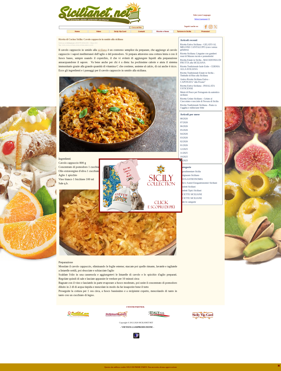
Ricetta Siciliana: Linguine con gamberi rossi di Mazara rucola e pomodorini (198, 54)
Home (77, 31)
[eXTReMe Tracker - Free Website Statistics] (136, 337)
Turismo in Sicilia (184, 31)
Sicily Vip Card (120, 31)
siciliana (72, 45)
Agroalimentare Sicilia (190, 171)
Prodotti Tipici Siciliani (190, 190)
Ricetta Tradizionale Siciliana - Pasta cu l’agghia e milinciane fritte (198, 106)
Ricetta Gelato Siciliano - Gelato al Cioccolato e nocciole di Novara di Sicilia (199, 100)
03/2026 (184, 137)
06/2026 (184, 126)
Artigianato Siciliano (189, 175)
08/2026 (184, 118)
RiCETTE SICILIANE (191, 198)
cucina (68, 45)
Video (98, 31)
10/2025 (184, 156)
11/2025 (184, 153)
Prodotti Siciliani (188, 186)
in (89, 45)
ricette (63, 45)
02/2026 (184, 141)
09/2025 (184, 160)
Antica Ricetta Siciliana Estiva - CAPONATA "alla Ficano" (194, 80)
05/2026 (184, 130)
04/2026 (184, 134)
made (86, 45)
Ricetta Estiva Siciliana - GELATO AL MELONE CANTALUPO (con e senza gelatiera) (198, 47)
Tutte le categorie (188, 202)
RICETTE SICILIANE (191, 194)
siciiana (82, 45)
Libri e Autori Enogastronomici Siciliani (198, 183)
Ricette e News (162, 31)
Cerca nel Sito (137, 27)
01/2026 (184, 145)
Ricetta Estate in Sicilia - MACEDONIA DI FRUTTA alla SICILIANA (200, 61)
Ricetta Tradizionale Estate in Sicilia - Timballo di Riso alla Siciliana (197, 74)
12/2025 (184, 149)
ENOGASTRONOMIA (191, 179)
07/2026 (184, 122)
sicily (91, 45)
